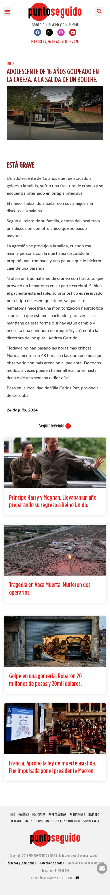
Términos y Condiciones (21, 863)
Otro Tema (43, 821)
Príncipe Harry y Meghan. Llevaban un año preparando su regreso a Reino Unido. (52, 501)
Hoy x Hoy (59, 821)
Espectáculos (57, 815)
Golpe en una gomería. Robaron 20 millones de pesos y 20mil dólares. (45, 679)
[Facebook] (37, 32)
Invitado (94, 815)
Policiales (38, 815)
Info (10, 63)
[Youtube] (72, 32)
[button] (7, 11)
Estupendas (77, 815)
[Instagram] (61, 32)
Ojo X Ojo (74, 821)
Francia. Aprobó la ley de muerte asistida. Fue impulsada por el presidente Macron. (52, 766)
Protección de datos (51, 863)
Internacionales (22, 821)
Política (23, 815)
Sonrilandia (91, 821)
